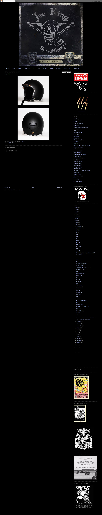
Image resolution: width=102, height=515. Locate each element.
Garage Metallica (78, 167)
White (77, 315)
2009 (76, 345)
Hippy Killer (76, 143)
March (78, 338)
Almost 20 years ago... (81, 263)
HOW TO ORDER (17, 68)
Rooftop (78, 290)
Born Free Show (77, 163)
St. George (78, 246)
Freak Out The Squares (79, 158)
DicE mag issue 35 (80, 273)
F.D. (77, 238)
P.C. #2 (7, 74)
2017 (76, 209)
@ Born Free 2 (79, 228)
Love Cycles (77, 159)
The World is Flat (78, 132)
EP (77, 271)
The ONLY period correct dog (83, 319)
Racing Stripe (79, 304)
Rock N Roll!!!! (79, 275)
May (78, 334)
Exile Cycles (77, 178)
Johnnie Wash (77, 179)
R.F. (77, 234)
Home (33, 187)
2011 (76, 222)
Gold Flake (78, 313)
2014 (76, 216)
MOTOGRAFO (77, 168)
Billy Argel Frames (78, 181)
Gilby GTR (76, 172)
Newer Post (7, 187)
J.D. (77, 298)
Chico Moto (76, 134)
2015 (76, 214)
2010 (76, 224)
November (79, 321)
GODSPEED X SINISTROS (82, 306)
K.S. (77, 302)
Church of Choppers (78, 123)
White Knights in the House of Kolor (82, 145)
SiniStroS (76, 118)
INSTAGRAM (76, 68)
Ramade (78, 279)
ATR (75, 130)
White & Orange (80, 310)
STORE (51, 68)
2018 (76, 207)
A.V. (77, 257)
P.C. (77, 259)
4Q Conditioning (77, 120)
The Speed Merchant (78, 139)
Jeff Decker (76, 149)
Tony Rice (78, 250)
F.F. (77, 277)
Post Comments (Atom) (16, 190)
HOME (7, 68)
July (78, 330)
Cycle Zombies (77, 129)
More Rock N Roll (80, 269)
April (78, 336)
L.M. (77, 261)
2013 (76, 218)
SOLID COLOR (79, 265)
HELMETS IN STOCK (29, 68)
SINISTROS (67, 68)
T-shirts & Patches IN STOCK (83, 267)
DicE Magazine (77, 121)
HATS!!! (78, 230)
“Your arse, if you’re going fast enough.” (85, 252)
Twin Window (79, 288)
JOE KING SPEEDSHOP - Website (82, 170)
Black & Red (79, 281)
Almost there (79, 292)
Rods (77, 240)
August (78, 327)
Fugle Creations (77, 152)
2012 (76, 220)
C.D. (77, 296)
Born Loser (76, 125)
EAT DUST (76, 138)
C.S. (77, 248)
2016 (76, 212)
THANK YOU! (79, 286)
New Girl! (78, 294)
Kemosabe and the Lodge (80, 154)
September (79, 325)
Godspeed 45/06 (77, 165)
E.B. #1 (78, 244)
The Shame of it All (78, 176)
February (79, 340)
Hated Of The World (78, 147)
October (79, 323)
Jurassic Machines (78, 150)
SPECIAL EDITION (41, 68)
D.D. (77, 236)
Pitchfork (78, 308)
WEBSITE (58, 68)
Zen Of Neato (77, 141)
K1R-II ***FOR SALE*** (81, 300)
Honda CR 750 (77, 174)
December (79, 226)
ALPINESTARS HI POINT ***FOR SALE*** (86, 317)
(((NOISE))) (76, 136)
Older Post (59, 187)
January (79, 342)
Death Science (77, 156)
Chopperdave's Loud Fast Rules (81, 127)
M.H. (77, 232)
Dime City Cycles (78, 161)
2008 (76, 347)
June (78, 332)
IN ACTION (79, 255)
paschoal (11, 142)
